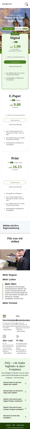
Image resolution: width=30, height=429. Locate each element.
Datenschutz (20, 422)
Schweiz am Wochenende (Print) (16, 57)
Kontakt (8, 422)
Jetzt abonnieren (21, 352)
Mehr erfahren (8, 328)
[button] (15, 272)
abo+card (11, 79)
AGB (13, 422)
